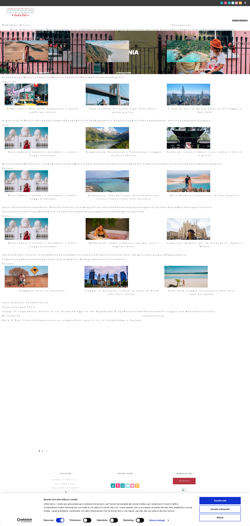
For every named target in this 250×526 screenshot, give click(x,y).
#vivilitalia (206, 311)
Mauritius (59, 77)
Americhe (189, 29)
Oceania (229, 29)
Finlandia (21, 207)
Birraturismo (134, 311)
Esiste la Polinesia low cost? (125, 388)
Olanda (117, 211)
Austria (8, 207)
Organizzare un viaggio (55, 320)
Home (6, 25)
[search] (165, 316)
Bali (5, 164)
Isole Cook (25, 302)
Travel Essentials (129, 29)
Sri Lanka (44, 164)
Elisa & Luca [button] (21, 25)
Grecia (19, 211)
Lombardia (25, 259)
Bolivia (81, 120)
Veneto (120, 259)
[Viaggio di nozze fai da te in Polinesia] (184, 365)
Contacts (149, 316)
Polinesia (41, 302)
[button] (240, 20)
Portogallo (194, 207)
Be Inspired (11, 316)
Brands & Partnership (99, 29)
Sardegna (40, 259)
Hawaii (192, 120)
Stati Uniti (167, 120)
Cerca (160, 316)
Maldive (30, 164)
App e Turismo (130, 320)
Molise (54, 255)
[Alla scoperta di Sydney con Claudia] (66, 365)
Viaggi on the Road (89, 311)
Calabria (148, 255)
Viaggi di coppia (15, 311)
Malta (181, 207)
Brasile (137, 120)
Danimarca (86, 211)
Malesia (80, 164)
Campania (9, 259)
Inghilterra (102, 211)
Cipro (158, 207)
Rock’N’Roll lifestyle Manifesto (36, 29)
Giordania (16, 164)
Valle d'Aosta (58, 259)
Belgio (88, 207)
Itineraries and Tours (19, 307)
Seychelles (171, 164)
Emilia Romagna (81, 259)
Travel (73, 402)
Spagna (134, 207)
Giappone (187, 164)
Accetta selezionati (220, 509)
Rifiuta (220, 517)
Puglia (171, 255)
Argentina (10, 120)
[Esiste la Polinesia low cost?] (125, 363)
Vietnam (143, 164)
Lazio (91, 255)
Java (159, 164)
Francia (99, 207)
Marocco (30, 77)
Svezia (207, 207)
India (70, 164)
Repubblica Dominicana (113, 120)
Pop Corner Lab (65, 484)
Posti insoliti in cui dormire (51, 311)
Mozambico (89, 77)
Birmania (59, 164)
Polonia (123, 207)
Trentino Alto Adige (125, 255)
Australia (9, 302)
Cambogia (109, 164)
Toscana (65, 255)
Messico (30, 120)
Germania (169, 207)
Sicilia (110, 259)
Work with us (71, 29)
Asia (199, 29)
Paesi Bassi (49, 207)
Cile (21, 120)
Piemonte (103, 255)
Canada (181, 120)
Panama (70, 120)
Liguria (160, 255)
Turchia (138, 211)
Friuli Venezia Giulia (32, 255)
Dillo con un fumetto (65, 488)
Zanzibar (73, 77)
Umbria (181, 255)
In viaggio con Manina (179, 311)
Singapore (214, 164)
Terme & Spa (114, 311)
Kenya (7, 77)
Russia (127, 211)
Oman (132, 164)
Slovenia (64, 207)
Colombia (57, 120)
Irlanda (34, 207)
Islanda (111, 207)
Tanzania (104, 77)
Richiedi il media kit (64, 480)
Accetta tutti (220, 500)
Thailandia (94, 164)
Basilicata (79, 255)
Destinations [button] (181, 25)
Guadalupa (151, 120)
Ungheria (147, 207)
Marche (99, 259)
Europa (208, 29)
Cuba (91, 120)
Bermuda (43, 120)
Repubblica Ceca (51, 211)
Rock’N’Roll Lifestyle (19, 320)
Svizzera (71, 211)
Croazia (8, 211)
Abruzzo (8, 255)
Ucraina (77, 207)
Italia (218, 29)
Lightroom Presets (157, 29)
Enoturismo (152, 311)
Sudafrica (44, 77)
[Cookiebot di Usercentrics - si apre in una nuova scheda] (24, 520)
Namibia (117, 77)
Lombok (201, 164)
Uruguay (204, 120)
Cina (152, 164)
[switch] (87, 520)
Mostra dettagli (157, 520)
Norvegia (31, 211)
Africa (177, 29)
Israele (122, 164)
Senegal (18, 77)
